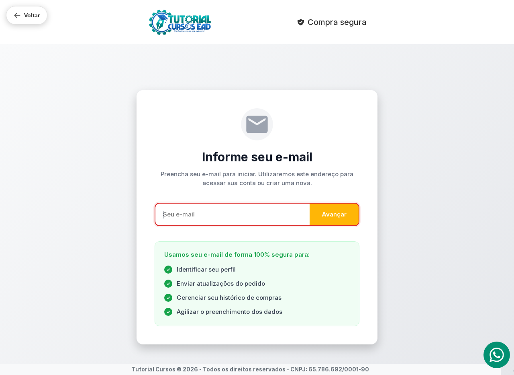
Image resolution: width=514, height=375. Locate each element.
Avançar (334, 214)
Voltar (32, 15)
